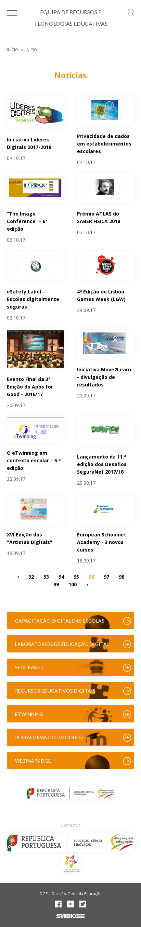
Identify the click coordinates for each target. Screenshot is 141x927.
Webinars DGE (33, 761)
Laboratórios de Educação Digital (62, 644)
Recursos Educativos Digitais (55, 691)
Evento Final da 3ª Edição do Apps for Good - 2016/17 (30, 386)
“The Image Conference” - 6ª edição (27, 221)
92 (31, 576)
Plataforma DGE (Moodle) (49, 737)
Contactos (70, 825)
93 (46, 576)
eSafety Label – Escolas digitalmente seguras (33, 299)
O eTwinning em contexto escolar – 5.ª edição (34, 460)
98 (121, 576)
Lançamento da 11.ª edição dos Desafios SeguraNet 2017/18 (102, 464)
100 (72, 584)
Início (12, 49)
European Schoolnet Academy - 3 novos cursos (101, 542)
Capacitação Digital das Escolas (59, 621)
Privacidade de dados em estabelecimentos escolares (104, 143)
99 (56, 584)
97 (106, 576)
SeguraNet (29, 667)
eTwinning (29, 714)
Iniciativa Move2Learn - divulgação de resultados (104, 377)
